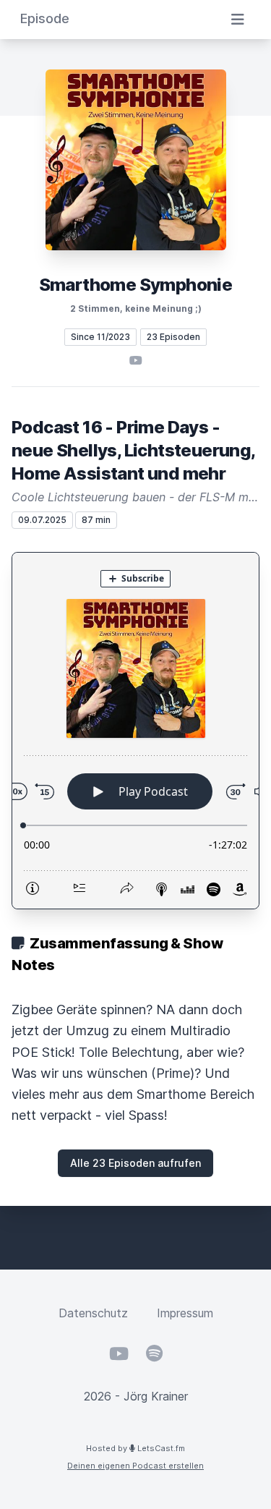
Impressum (185, 1313)
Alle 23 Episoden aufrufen (135, 1163)
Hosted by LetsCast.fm (135, 1448)
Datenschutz (93, 1313)
